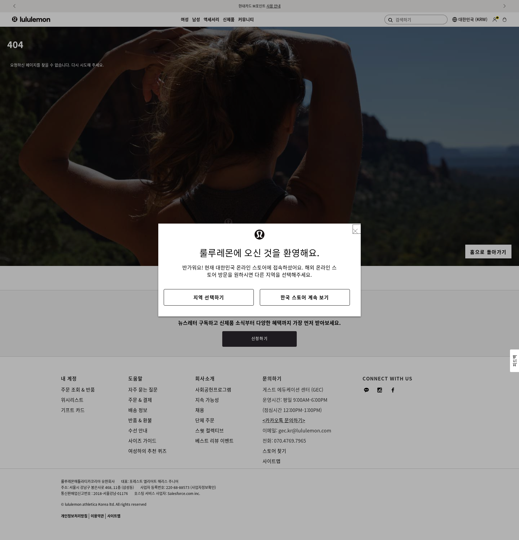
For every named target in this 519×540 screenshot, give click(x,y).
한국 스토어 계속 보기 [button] (305, 297)
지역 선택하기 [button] (208, 297)
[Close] (358, 229)
